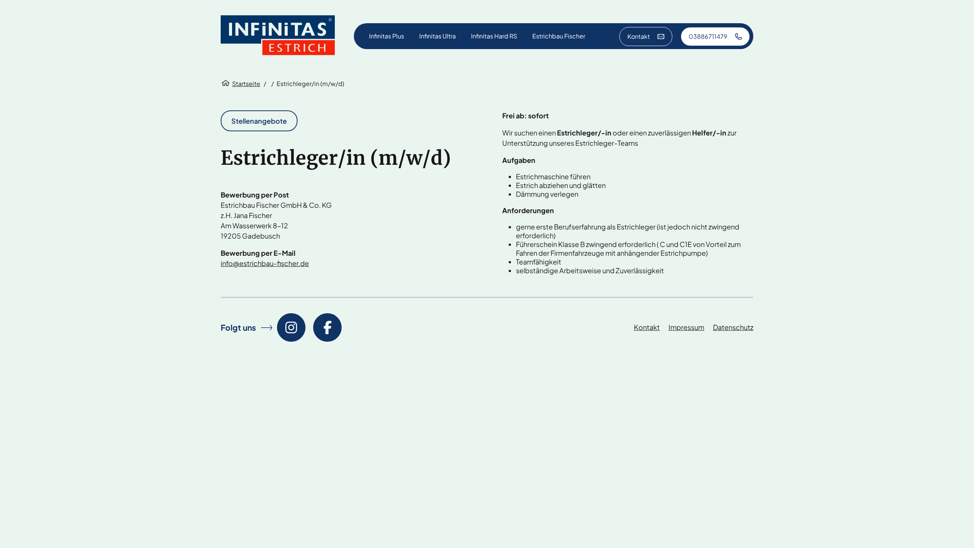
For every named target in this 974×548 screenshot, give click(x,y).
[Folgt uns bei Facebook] (327, 327)
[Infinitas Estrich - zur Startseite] (278, 36)
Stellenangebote (259, 120)
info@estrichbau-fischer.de (265, 263)
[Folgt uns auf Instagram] (291, 327)
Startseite (246, 84)
